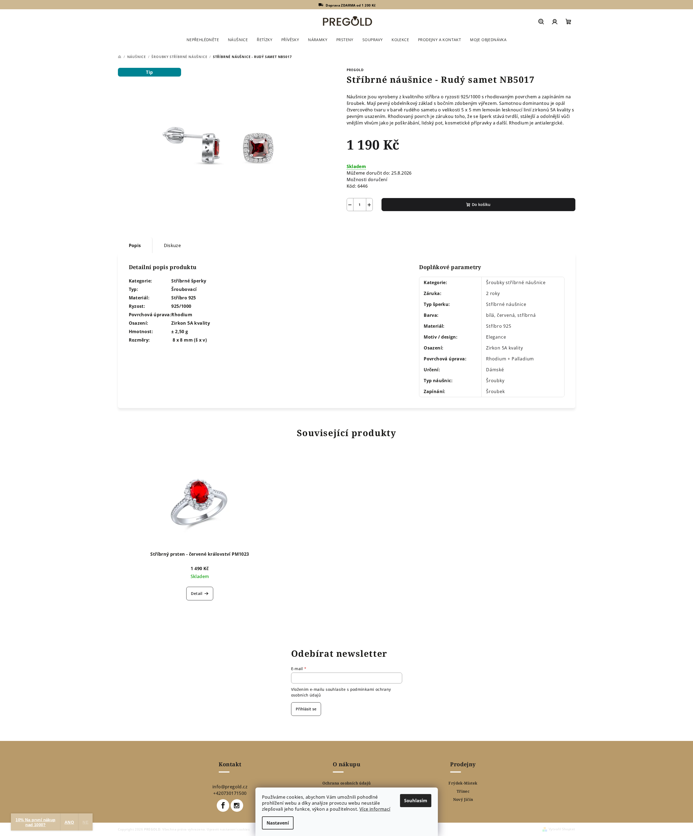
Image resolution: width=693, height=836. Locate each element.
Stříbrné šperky (188, 281)
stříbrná (526, 315)
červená (506, 315)
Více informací (374, 809)
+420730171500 (229, 793)
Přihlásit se (306, 709)
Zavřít (377, 224)
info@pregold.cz (230, 787)
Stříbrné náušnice (506, 304)
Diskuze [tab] (172, 245)
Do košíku (481, 204)
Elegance (496, 337)
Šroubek (495, 391)
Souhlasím (415, 801)
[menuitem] (202, 40)
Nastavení (278, 823)
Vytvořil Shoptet (562, 829)
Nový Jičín (463, 799)
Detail (196, 593)
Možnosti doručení (367, 180)
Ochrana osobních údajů (346, 783)
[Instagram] (237, 805)
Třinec (463, 791)
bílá (490, 315)
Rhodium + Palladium (510, 359)
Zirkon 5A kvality (504, 348)
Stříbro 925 (498, 326)
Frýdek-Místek (462, 783)
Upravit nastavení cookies (228, 829)
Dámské (495, 370)
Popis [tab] (135, 245)
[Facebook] (223, 805)
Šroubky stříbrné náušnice (516, 282)
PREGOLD (355, 70)
